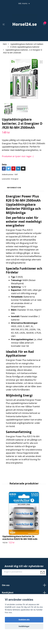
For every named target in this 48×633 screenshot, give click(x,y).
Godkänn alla (24, 620)
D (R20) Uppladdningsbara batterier (24, 47)
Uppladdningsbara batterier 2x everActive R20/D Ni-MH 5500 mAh (19, 537)
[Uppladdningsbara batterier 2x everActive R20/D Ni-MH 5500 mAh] (24, 513)
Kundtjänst (7, 592)
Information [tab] (14, 187)
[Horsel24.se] (24, 24)
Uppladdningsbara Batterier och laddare (26, 44)
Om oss (5, 585)
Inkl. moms (23, 3)
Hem (5, 44)
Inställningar (24, 626)
